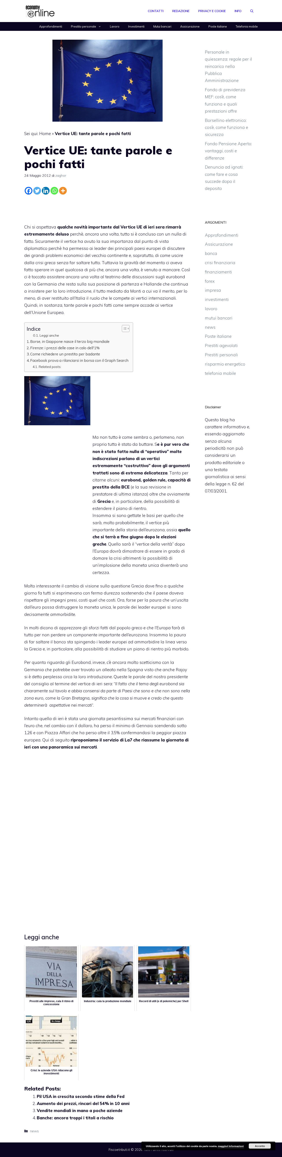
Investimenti (136, 26)
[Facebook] (28, 191)
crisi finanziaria (220, 262)
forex (210, 281)
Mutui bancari (162, 26)
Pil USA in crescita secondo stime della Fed (80, 1096)
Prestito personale (83, 26)
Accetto (260, 1146)
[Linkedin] (46, 191)
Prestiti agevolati (221, 345)
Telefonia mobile (247, 26)
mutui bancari (218, 318)
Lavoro (114, 26)
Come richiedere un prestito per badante (65, 354)
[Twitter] (37, 191)
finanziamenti (218, 272)
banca (211, 253)
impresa (213, 290)
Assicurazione (190, 26)
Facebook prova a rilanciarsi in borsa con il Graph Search (79, 360)
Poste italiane (217, 26)
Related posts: (50, 366)
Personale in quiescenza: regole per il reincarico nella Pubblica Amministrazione (228, 66)
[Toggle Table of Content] (123, 328)
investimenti (217, 299)
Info (238, 11)
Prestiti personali (221, 354)
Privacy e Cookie (212, 11)
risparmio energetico (225, 364)
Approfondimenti (50, 26)
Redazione (180, 11)
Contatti (155, 11)
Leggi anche (49, 335)
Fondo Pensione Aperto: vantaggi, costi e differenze (228, 151)
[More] (63, 191)
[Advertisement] (107, 208)
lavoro (211, 308)
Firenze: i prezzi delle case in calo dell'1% (65, 347)
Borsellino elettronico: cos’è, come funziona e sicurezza (226, 127)
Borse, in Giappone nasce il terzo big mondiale (69, 341)
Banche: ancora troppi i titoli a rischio (75, 1117)
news (34, 1131)
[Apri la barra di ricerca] (252, 11)
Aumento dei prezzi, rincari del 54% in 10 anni (83, 1103)
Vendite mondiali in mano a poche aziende (79, 1110)
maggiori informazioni (231, 1146)
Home (45, 133)
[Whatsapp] (54, 191)
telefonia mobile (220, 373)
